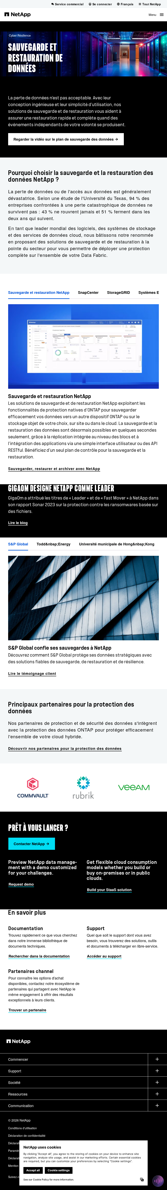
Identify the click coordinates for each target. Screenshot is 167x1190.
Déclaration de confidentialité (26, 1136)
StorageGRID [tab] (118, 292)
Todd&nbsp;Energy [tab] (53, 544)
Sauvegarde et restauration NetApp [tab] (38, 292)
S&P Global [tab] (18, 544)
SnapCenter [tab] (88, 292)
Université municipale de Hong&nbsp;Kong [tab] (116, 544)
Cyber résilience (20, 35)
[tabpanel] (83, 385)
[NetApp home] (17, 14)
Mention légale (17, 1166)
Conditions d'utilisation (22, 1128)
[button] (156, 14)
